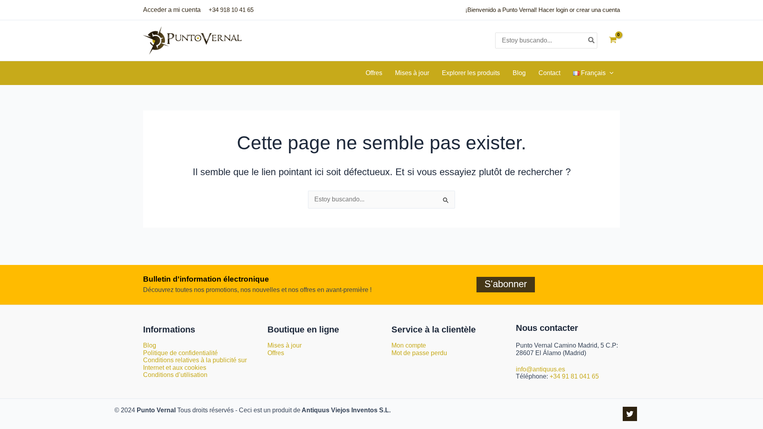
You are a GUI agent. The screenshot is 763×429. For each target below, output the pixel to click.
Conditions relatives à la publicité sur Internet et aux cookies (195, 364)
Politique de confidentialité (180, 353)
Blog (149, 345)
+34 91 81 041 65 (574, 376)
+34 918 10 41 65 (231, 9)
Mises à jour (284, 345)
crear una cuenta (598, 9)
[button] (610, 73)
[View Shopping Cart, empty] (612, 41)
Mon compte (408, 345)
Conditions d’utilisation (175, 374)
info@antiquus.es (540, 369)
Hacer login (553, 9)
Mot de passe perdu (419, 353)
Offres (275, 353)
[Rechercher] (592, 40)
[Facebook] (630, 414)
